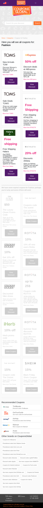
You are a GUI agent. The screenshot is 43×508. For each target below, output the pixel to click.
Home (3, 38)
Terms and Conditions (19, 506)
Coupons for (9, 440)
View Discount (11, 81)
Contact (11, 506)
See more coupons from (28, 461)
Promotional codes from (14, 443)
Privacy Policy (29, 506)
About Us (5, 506)
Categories (10, 38)
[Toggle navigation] (36, 3)
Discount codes (10, 458)
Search (37, 23)
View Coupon (11, 351)
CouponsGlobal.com (8, 504)
